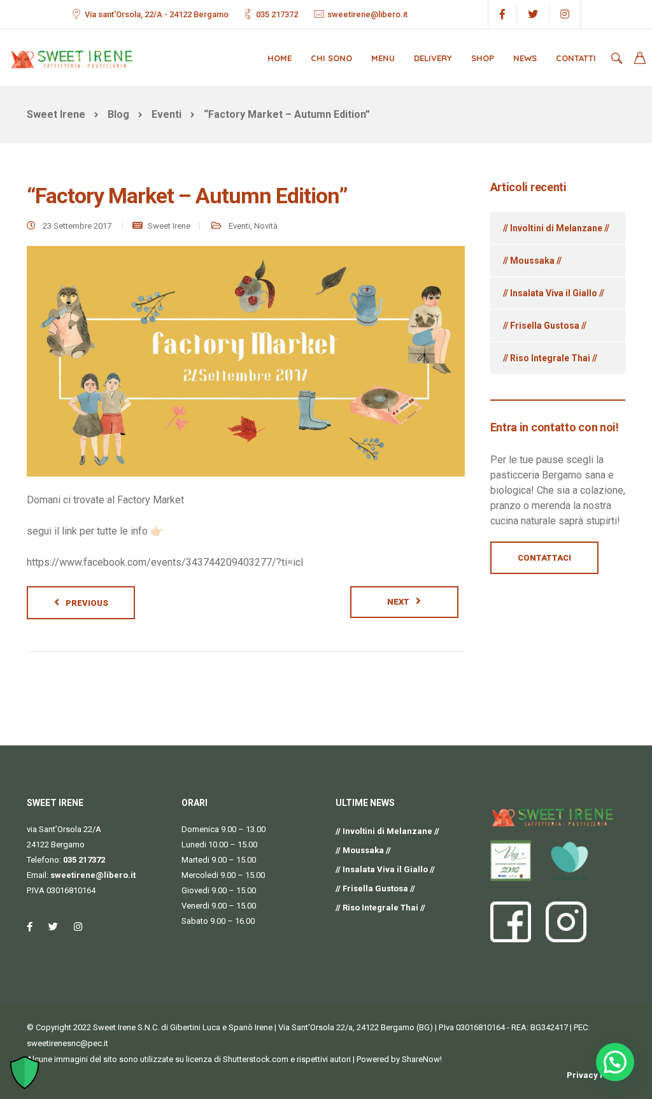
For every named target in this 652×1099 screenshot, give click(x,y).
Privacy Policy (596, 1075)
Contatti (576, 58)
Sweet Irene (169, 226)
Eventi (239, 226)
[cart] (640, 60)
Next (398, 602)
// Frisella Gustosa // (544, 325)
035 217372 (277, 14)
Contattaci (544, 558)
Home (279, 58)
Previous (87, 603)
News (525, 58)
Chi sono (331, 58)
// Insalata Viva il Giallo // (553, 293)
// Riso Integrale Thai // (550, 358)
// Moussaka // (532, 260)
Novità (266, 226)
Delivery (433, 58)
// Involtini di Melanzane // (556, 228)
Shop (482, 58)
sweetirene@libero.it (367, 14)
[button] (615, 1062)
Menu (383, 58)
